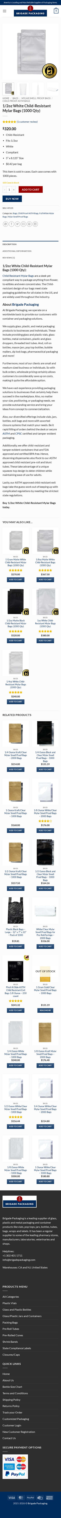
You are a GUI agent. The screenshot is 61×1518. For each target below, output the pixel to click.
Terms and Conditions (15, 1393)
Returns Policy (11, 1405)
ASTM (6, 433)
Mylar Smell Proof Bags (36, 98)
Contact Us (9, 1438)
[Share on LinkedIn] (35, 224)
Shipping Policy (11, 1399)
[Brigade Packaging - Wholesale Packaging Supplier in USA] (30, 11)
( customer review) (27, 121)
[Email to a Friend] (23, 224)
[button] (5, 11)
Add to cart (30, 189)
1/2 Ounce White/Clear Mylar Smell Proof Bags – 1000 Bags (15, 1109)
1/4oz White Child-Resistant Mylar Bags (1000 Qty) (15, 684)
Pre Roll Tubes (11, 1328)
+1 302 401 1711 (12, 1255)
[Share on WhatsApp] (5, 224)
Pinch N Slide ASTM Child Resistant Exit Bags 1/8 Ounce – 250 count (16, 991)
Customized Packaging (16, 1418)
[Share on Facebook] (11, 224)
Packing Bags (10, 1322)
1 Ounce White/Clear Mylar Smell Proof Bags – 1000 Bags (45, 1170)
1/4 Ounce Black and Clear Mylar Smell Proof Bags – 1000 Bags (45, 756)
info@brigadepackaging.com (19, 1259)
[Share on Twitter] (17, 224)
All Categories (11, 1296)
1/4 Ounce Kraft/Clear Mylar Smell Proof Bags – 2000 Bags (15, 755)
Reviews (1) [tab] (9, 257)
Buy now (12, 198)
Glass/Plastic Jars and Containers (22, 1316)
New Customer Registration (19, 1431)
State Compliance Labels (17, 1348)
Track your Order (12, 1412)
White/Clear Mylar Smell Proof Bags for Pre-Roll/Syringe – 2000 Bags (45, 933)
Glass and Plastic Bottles (17, 1309)
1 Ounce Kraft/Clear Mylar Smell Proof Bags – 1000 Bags (15, 813)
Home (6, 98)
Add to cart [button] (15, 580)
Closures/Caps (11, 1354)
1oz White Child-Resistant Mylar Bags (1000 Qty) (45, 623)
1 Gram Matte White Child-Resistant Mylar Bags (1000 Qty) (15, 562)
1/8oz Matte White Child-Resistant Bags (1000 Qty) (45, 562)
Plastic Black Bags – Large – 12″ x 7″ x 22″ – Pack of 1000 (15, 932)
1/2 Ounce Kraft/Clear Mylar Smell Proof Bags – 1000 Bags (15, 874)
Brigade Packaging (25, 304)
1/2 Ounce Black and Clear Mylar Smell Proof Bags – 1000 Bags (45, 875)
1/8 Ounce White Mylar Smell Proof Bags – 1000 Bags (15, 1170)
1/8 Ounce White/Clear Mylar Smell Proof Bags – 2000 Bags (45, 813)
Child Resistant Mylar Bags (18, 275)
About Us (8, 1380)
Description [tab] (10, 244)
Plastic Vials (10, 1303)
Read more (45, 1010)
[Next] (53, 51)
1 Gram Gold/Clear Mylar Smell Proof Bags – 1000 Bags (45, 990)
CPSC (18, 433)
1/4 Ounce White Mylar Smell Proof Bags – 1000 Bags (15, 1054)
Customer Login (12, 1425)
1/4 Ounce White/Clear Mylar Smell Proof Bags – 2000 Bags (45, 1109)
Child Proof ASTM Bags (16, 101)
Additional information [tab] (17, 251)
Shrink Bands (10, 1341)
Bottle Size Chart (12, 1386)
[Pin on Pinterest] (29, 224)
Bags (15, 98)
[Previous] (8, 51)
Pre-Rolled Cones (13, 1335)
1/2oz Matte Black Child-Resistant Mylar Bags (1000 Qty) (15, 623)
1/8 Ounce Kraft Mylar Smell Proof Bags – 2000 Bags (45, 1054)
